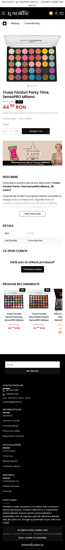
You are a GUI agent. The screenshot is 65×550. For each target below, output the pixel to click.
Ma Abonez (32, 370)
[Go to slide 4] (32, 85)
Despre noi (7, 415)
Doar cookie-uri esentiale (32, 537)
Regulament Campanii (13, 436)
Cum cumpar (9, 451)
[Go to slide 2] (29, 85)
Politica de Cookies (11, 431)
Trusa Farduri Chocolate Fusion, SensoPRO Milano (39, 317)
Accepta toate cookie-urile (32, 530)
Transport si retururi (11, 466)
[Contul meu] (56, 13)
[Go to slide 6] (35, 85)
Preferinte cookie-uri (32, 544)
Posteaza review (33, 269)
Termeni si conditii (11, 420)
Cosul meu (8, 456)
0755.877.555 (12, 394)
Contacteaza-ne (10, 481)
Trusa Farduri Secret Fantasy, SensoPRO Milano (14, 317)
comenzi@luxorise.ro (12, 402)
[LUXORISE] (19, 13)
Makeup (15, 23)
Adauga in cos (35, 131)
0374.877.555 (12, 390)
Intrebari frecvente (11, 486)
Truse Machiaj (31, 23)
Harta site (7, 491)
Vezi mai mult (32, 213)
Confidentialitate (10, 426)
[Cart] (61, 13)
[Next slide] (56, 311)
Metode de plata (10, 461)
